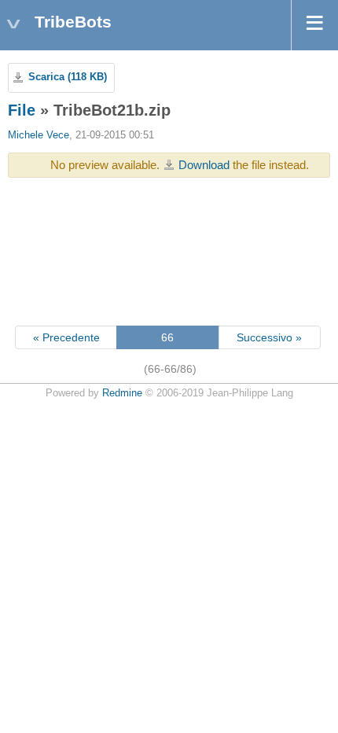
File (21, 110)
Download (204, 164)
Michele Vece (38, 135)
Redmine (122, 393)
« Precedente (66, 337)
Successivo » (269, 337)
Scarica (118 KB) (67, 77)
